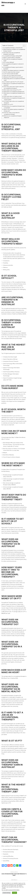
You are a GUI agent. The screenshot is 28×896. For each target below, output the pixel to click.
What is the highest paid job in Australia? (14, 70)
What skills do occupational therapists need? (12, 59)
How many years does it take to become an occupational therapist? (14, 87)
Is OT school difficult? (8, 62)
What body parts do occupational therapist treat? (14, 79)
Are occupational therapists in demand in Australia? (13, 64)
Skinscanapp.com (8, 3)
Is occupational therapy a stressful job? (12, 47)
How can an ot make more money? (12, 75)
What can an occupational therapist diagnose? (13, 116)
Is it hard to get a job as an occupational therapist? (14, 102)
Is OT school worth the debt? (11, 73)
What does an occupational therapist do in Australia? (14, 84)
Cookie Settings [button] (6, 892)
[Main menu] (25, 4)
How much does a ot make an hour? (13, 96)
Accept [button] (14, 892)
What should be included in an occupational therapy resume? (14, 50)
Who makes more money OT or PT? (12, 90)
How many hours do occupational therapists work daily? (11, 53)
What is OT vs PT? (8, 104)
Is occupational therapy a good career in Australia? (13, 68)
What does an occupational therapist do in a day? (14, 93)
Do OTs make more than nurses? (12, 72)
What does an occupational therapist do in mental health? (14, 98)
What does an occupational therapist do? (14, 91)
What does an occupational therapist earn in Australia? (14, 107)
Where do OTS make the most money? (13, 77)
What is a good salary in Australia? (11, 57)
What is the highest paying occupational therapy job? (14, 110)
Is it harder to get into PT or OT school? (13, 81)
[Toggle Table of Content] (23, 46)
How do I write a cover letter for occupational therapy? (12, 113)
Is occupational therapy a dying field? (12, 55)
